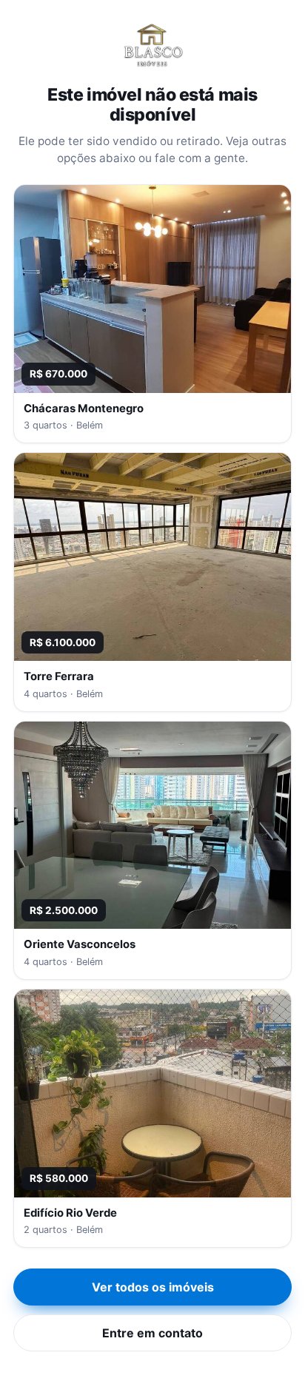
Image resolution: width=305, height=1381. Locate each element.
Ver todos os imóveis (153, 1287)
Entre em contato (152, 1332)
